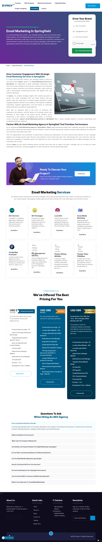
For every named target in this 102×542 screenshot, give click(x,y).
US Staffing (34, 8)
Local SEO (58, 216)
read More (14, 230)
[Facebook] (8, 516)
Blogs (35, 513)
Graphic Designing (20, 8)
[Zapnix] (8, 5)
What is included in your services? (23, 435)
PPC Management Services (38, 254)
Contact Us (81, 174)
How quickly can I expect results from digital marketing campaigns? (34, 447)
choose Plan (20, 373)
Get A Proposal (9, 537)
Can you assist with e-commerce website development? (31, 476)
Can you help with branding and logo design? (27, 458)
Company (18, 3)
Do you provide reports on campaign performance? (29, 470)
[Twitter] (12, 516)
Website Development (44, 3)
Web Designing (29, 3)
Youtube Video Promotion (82, 255)
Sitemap (35, 520)
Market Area (37, 524)
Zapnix (78, 536)
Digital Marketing (60, 3)
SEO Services (14, 216)
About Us (36, 510)
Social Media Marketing (82, 217)
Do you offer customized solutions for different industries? (31, 452)
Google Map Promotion (13, 253)
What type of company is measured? (24, 441)
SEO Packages (37, 216)
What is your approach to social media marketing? (28, 482)
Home (8, 65)
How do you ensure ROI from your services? (26, 464)
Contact (43, 8)
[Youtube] (20, 516)
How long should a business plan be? (24, 423)
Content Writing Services (60, 255)
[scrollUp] (51, 533)
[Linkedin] (16, 516)
